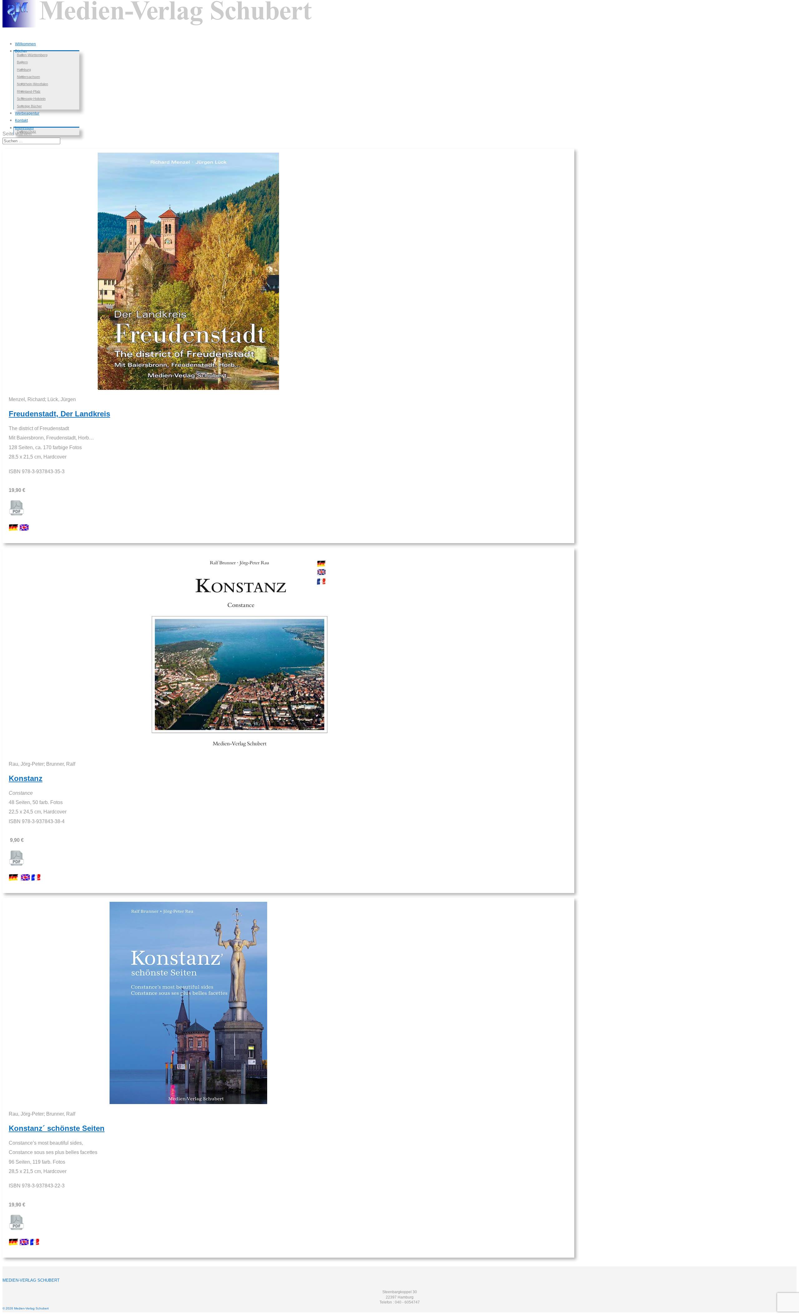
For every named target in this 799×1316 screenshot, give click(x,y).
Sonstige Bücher (29, 106)
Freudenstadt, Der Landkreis (59, 414)
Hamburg (24, 69)
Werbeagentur (27, 113)
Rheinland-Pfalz (29, 91)
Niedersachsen (28, 77)
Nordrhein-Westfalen (32, 84)
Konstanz (25, 778)
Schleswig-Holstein (31, 99)
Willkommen (25, 44)
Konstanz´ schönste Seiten (57, 1128)
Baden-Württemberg (32, 55)
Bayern (22, 62)
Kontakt (21, 120)
